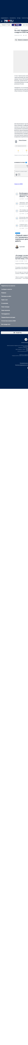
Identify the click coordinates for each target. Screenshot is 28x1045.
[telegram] (26, 339)
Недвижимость (5, 18)
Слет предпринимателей (20, 145)
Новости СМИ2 (18, 184)
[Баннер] (17, 25)
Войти (19, 175)
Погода (19, 18)
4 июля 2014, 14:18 (18, 35)
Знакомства (13, 18)
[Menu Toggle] (1, 21)
